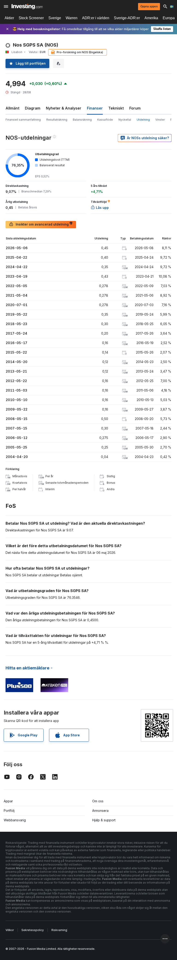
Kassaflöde (105, 119)
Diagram (32, 108)
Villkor (10, 930)
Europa (169, 18)
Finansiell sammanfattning (23, 119)
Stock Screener (31, 18)
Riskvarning (59, 930)
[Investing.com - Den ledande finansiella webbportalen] (27, 6)
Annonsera (100, 811)
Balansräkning (82, 119)
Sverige (54, 18)
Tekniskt (116, 108)
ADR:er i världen (95, 18)
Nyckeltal (124, 119)
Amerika (151, 18)
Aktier (9, 18)
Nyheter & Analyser (63, 108)
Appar (8, 801)
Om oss (97, 801)
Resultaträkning (56, 119)
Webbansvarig (15, 820)
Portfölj (9, 811)
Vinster (160, 119)
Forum (135, 108)
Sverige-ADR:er (127, 18)
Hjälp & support (103, 820)
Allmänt (12, 108)
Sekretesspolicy (32, 930)
